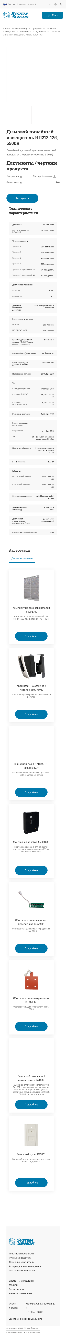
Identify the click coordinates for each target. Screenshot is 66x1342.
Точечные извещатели (21, 1253)
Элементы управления (21, 1280)
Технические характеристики (23, 210)
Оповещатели (16, 1289)
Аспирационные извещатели (25, 1266)
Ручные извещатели (20, 1257)
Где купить (22, 198)
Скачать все (12, 182)
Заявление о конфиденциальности (25, 1319)
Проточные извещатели (22, 1270)
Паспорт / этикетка (42, 176)
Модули (13, 1285)
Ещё (58, 182)
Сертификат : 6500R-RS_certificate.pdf (22, 1328)
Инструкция (12, 176)
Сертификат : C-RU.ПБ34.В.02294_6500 (23, 1332)
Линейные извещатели (21, 1262)
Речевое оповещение (20, 1293)
